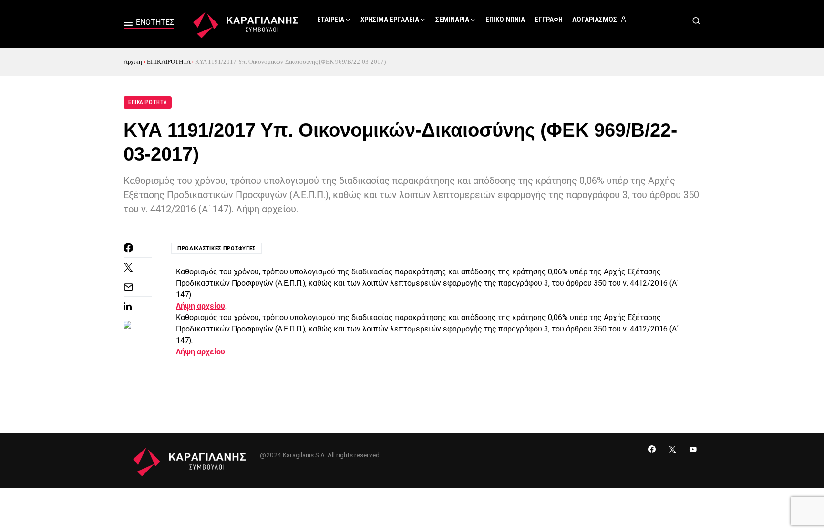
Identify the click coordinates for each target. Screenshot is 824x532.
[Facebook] (651, 449)
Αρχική (133, 61)
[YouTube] (692, 449)
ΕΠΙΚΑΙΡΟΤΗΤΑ (168, 61)
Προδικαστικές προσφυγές (216, 248)
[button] (149, 24)
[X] (672, 449)
